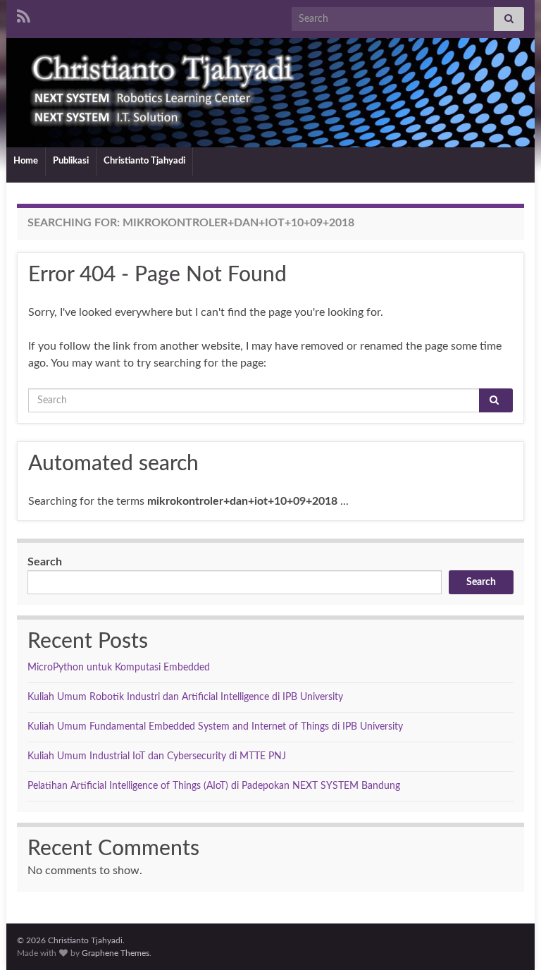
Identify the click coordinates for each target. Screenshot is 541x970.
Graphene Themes (115, 953)
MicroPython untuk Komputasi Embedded (118, 668)
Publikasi (71, 161)
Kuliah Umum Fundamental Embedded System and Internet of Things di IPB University (215, 727)
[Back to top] (509, 938)
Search (44, 561)
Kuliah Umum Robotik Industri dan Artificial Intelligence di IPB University (185, 697)
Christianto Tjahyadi (144, 161)
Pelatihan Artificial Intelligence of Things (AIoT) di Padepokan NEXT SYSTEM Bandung (213, 786)
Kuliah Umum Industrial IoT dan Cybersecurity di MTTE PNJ (156, 756)
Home (25, 161)
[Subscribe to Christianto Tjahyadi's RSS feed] (23, 15)
